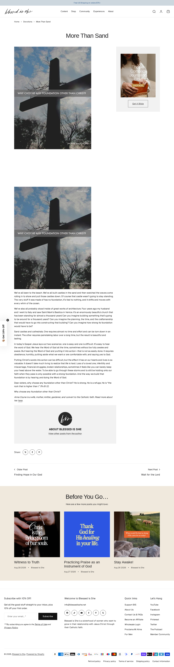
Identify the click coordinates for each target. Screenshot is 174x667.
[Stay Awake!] (137, 534)
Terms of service (126, 661)
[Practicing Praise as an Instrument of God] (87, 534)
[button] (3, 333)
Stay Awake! (123, 562)
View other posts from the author (65, 433)
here (20, 400)
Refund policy (94, 661)
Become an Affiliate (134, 619)
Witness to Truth (26, 562)
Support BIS (130, 604)
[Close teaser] (7, 320)
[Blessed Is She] (18, 11)
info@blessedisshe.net (75, 604)
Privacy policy (109, 661)
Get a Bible (138, 103)
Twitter (153, 624)
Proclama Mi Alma (133, 629)
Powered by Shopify (35, 654)
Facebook (155, 609)
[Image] (138, 75)
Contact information (161, 661)
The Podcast (156, 629)
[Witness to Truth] (37, 534)
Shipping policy (143, 661)
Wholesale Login (132, 624)
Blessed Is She (18, 654)
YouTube (154, 604)
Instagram (155, 614)
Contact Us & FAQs (134, 614)
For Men (129, 634)
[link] (25, 452)
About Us (129, 609)
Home (16, 21)
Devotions (27, 21)
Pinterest (154, 619)
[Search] (154, 12)
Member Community (160, 634)
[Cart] (168, 12)
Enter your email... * (17, 616)
